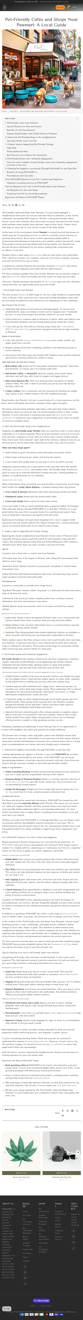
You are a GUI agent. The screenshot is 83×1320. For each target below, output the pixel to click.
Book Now (60, 7)
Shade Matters (12, 625)
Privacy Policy (58, 1219)
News (25, 1257)
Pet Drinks (43, 1243)
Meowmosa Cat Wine (61, 944)
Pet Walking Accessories (44, 1236)
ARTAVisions (70, 1312)
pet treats (15, 276)
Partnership (27, 1249)
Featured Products (43, 1222)
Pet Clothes (42, 1229)
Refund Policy (58, 1225)
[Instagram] (25, 1272)
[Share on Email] (24, 205)
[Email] (25, 1277)
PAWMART (7, 845)
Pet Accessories (44, 1210)
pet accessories (70, 913)
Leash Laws (10, 617)
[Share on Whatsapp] (20, 205)
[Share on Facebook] (10, 205)
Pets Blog (13, 111)
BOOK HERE (25, 1238)
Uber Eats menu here (66, 1085)
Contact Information (60, 1212)
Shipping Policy (59, 1231)
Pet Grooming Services (27, 1221)
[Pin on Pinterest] (17, 205)
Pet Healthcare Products (43, 1249)
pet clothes (37, 255)
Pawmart (22, 295)
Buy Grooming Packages (27, 1230)
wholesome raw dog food (17, 782)
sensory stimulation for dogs (37, 340)
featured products (41, 1078)
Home (4, 111)
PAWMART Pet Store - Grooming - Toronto (33, 1312)
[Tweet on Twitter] (13, 205)
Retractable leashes (69, 974)
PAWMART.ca (35, 1065)
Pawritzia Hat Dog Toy (61, 1177)
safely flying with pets (37, 1041)
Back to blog (10, 1109)
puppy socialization (54, 1044)
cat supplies (60, 266)
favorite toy (68, 1013)
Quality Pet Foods (43, 1216)
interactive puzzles (21, 469)
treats (53, 1013)
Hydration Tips (12, 632)
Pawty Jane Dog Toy (21, 1177)
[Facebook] (25, 1266)
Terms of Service (59, 1238)
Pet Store (27, 1215)
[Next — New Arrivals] (78, 1152)
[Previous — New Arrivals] (5, 1152)
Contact (26, 1261)
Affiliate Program (26, 1244)
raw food (49, 281)
